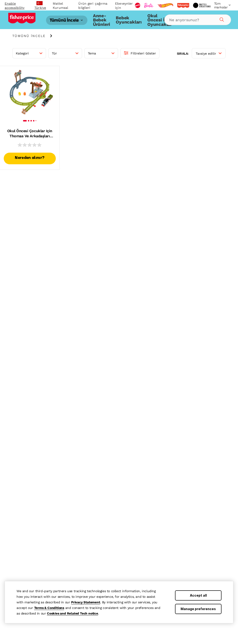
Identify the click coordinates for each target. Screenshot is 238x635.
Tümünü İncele (65, 20)
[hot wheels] (165, 5)
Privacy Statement (85, 602)
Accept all (198, 595)
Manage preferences (198, 609)
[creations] (201, 5)
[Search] (221, 19)
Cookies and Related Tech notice (72, 613)
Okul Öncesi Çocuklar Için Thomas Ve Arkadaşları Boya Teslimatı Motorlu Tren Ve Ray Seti (29, 134)
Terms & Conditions (49, 608)
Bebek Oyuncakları (129, 20)
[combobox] (197, 19)
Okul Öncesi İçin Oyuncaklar (159, 20)
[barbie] (148, 5)
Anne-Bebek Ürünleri (101, 20)
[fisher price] (183, 5)
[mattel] (137, 5)
